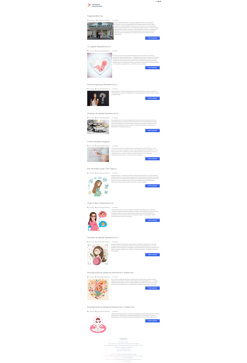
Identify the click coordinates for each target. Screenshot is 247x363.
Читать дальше (152, 38)
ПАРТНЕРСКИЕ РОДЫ (128, 6)
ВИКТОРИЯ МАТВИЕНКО (141, 6)
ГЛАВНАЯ (103, 6)
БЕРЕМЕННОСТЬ (118, 6)
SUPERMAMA (110, 6)
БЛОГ (155, 6)
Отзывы (150, 6)
